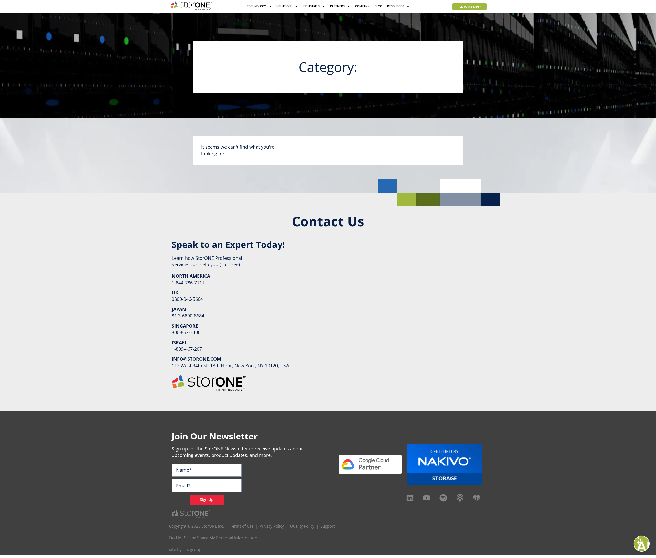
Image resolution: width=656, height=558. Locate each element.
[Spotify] (443, 498)
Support (328, 526)
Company (362, 6)
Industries (311, 6)
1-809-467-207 (187, 349)
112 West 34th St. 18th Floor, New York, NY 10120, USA (230, 365)
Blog (378, 6)
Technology (256, 6)
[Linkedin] (410, 498)
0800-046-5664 (187, 299)
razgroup (193, 549)
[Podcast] (460, 498)
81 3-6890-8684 (188, 316)
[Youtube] (426, 498)
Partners (337, 6)
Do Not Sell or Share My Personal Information (213, 538)
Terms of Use (241, 526)
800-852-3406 (186, 332)
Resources (395, 6)
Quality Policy (302, 526)
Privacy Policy (272, 526)
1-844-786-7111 (188, 283)
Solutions (284, 6)
